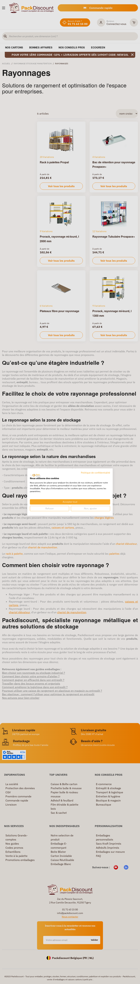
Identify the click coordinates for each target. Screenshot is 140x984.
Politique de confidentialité (95, 472)
